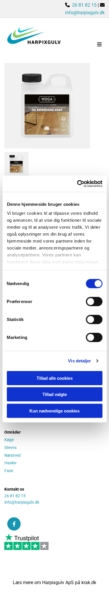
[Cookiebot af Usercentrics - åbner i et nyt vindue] (77, 184)
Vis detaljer (79, 360)
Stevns (10, 447)
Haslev (10, 463)
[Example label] (13, 523)
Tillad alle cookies (55, 377)
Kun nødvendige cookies (54, 410)
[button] (88, 45)
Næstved (12, 455)
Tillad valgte (54, 394)
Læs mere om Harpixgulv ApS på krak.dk (54, 582)
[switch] (94, 301)
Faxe (8, 470)
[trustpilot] (54, 541)
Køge (9, 439)
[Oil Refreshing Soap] (47, 105)
